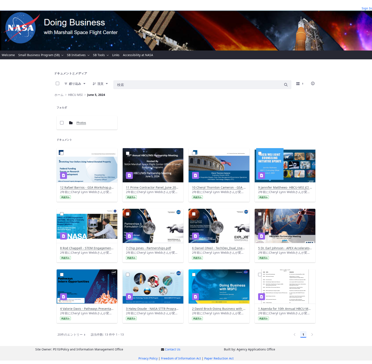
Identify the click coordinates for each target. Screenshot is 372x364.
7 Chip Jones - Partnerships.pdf (148, 248)
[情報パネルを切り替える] (312, 83)
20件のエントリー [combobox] (70, 334)
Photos (81, 123)
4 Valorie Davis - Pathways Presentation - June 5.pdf (87, 309)
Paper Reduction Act (219, 358)
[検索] (285, 84)
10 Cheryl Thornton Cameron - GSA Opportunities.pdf (219, 187)
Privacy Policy (148, 358)
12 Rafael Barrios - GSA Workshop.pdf (87, 187)
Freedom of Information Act (181, 358)
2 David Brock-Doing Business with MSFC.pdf (219, 309)
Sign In (367, 8)
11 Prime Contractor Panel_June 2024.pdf (153, 187)
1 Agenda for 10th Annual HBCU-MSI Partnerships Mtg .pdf (285, 309)
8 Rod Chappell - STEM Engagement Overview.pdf (87, 248)
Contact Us (172, 349)
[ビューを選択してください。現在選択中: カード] (300, 83)
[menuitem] (8, 55)
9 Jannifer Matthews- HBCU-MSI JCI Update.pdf (285, 187)
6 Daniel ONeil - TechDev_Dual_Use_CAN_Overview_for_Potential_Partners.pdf (219, 248)
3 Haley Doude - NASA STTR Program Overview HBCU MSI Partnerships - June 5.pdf (153, 309)
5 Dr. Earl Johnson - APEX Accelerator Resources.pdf (285, 248)
